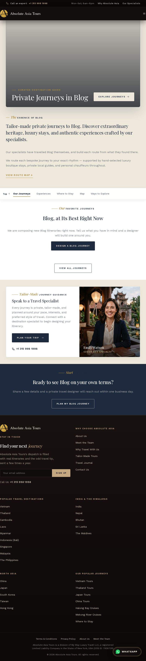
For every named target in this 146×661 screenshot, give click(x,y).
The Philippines (9, 560)
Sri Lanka (81, 526)
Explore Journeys (111, 96)
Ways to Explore (100, 193)
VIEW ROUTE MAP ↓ (19, 175)
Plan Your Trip (28, 337)
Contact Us (82, 469)
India (78, 506)
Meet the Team (84, 442)
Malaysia (5, 553)
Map (82, 193)
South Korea (7, 594)
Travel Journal (84, 462)
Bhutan (79, 519)
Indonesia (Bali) (9, 540)
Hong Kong (6, 608)
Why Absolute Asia (108, 3)
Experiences (43, 193)
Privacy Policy (68, 639)
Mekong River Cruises (88, 614)
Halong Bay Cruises (87, 608)
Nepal (78, 513)
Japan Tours (82, 594)
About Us (81, 436)
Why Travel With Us (87, 449)
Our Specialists (131, 3)
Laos (3, 526)
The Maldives (83, 533)
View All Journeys (73, 268)
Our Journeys (21, 193)
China (3, 581)
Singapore (6, 546)
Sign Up (61, 473)
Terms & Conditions (46, 639)
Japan (3, 587)
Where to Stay (65, 193)
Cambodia (6, 519)
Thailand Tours (84, 587)
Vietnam (5, 506)
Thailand (5, 513)
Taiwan (4, 601)
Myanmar (5, 533)
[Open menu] (144, 13)
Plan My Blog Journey (73, 403)
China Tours (82, 601)
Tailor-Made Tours (86, 456)
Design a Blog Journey (73, 246)
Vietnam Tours (84, 581)
